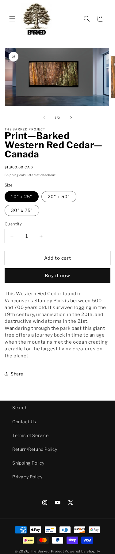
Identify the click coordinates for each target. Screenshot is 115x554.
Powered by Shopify (82, 551)
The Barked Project (47, 551)
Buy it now (57, 275)
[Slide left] (44, 117)
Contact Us (24, 421)
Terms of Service (30, 435)
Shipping (12, 175)
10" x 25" (21, 196)
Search (20, 407)
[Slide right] (71, 117)
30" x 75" (22, 210)
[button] (12, 18)
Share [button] (17, 373)
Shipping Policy (28, 462)
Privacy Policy (27, 476)
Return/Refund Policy (34, 449)
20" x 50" (59, 196)
